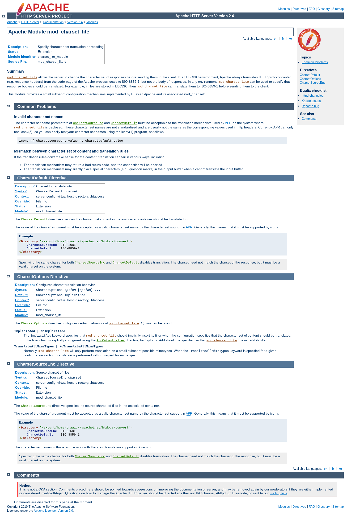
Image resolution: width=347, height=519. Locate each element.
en (275, 38)
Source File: (17, 61)
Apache (12, 22)
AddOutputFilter (111, 340)
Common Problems (315, 62)
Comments (309, 118)
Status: (14, 52)
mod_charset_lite (22, 77)
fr (283, 38)
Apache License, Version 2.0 (53, 510)
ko (290, 38)
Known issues (311, 101)
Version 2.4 (75, 22)
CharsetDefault (310, 75)
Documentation (53, 22)
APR (228, 123)
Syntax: (21, 191)
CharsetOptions (310, 79)
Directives (299, 9)
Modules (284, 9)
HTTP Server (30, 22)
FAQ (312, 9)
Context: (22, 196)
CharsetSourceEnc (313, 82)
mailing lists (278, 493)
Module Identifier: (22, 56)
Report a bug (310, 106)
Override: (22, 201)
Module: (21, 211)
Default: (21, 295)
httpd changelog (312, 95)
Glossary (323, 9)
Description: (18, 47)
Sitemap (338, 9)
